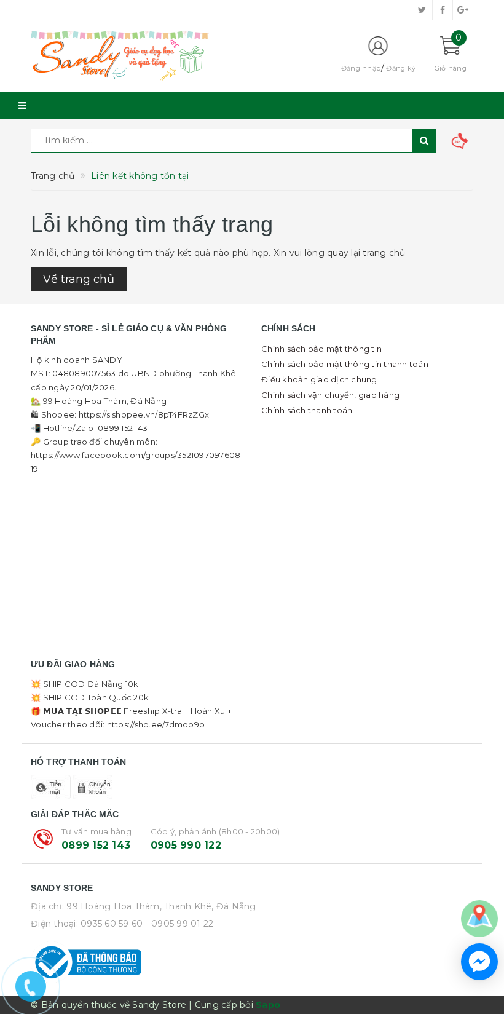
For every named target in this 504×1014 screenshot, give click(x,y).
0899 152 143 (95, 845)
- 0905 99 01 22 (180, 923)
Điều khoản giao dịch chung (319, 379)
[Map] (479, 918)
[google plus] (463, 10)
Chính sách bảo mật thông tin (321, 349)
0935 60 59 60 (112, 923)
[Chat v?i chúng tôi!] (479, 961)
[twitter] (422, 10)
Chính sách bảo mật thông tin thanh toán (344, 364)
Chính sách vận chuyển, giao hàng (330, 395)
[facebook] (442, 10)
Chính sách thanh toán (306, 410)
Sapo (268, 1004)
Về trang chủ (78, 279)
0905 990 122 (186, 845)
